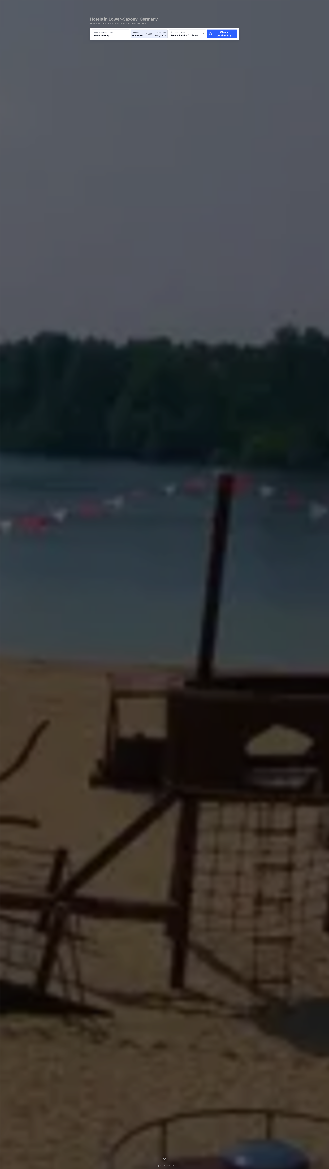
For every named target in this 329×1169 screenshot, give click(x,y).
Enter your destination (103, 32)
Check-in (135, 32)
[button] (270, 4)
